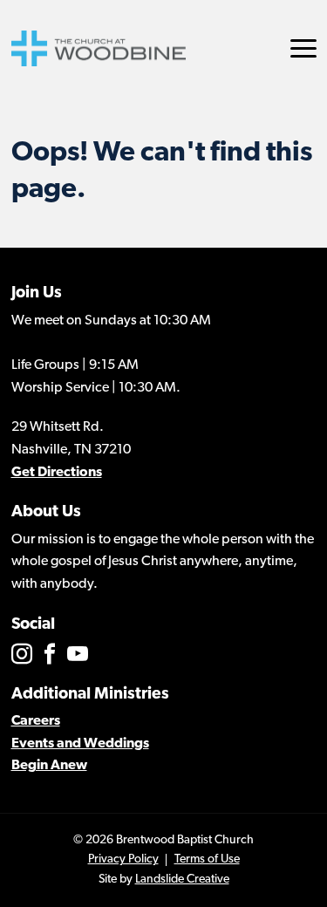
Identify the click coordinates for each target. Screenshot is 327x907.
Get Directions (56, 473)
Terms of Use (207, 859)
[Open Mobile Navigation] (303, 48)
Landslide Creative (182, 879)
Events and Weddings (80, 744)
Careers (35, 721)
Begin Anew (49, 766)
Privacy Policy (123, 859)
